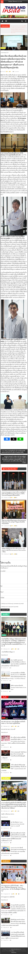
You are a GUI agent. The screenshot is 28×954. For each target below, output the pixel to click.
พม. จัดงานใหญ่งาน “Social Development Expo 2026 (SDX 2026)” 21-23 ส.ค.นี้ (17, 822)
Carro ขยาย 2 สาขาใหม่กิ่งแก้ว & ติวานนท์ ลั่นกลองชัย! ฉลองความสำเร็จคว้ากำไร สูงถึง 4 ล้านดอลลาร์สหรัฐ (13, 449)
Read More (4, 653)
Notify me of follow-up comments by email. (13, 602)
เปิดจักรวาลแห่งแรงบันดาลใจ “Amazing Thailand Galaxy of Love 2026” (18, 685)
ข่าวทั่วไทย (3, 46)
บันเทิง (3, 716)
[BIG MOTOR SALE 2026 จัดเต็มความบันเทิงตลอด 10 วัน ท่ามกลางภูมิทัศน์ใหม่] (14, 708)
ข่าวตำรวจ (4, 880)
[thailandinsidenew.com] (2, 21)
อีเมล (2, 590)
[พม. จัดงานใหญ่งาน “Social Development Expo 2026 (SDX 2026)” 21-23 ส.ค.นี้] (5, 821)
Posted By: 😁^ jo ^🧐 (6, 69)
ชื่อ (2, 584)
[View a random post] (25, 21)
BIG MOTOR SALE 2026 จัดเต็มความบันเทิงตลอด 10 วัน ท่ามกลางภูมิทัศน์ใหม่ (13, 720)
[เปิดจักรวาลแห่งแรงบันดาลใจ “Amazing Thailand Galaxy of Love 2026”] (5, 684)
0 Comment (16, 69)
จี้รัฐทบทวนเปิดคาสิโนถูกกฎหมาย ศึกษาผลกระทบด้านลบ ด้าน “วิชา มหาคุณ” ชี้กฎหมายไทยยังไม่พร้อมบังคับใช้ (14, 520)
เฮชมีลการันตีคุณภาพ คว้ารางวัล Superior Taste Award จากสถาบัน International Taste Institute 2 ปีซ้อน (14, 548)
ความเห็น (3, 569)
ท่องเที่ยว (4, 633)
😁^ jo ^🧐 (13, 495)
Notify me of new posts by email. (10, 605)
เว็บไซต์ (2, 596)
